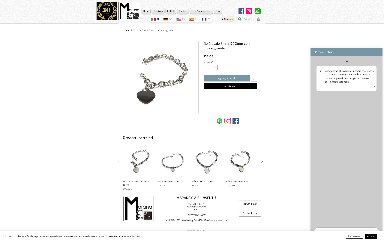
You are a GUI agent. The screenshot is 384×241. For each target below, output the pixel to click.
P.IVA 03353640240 (197, 214)
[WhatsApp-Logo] (219, 121)
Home (126, 30)
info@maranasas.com (217, 220)
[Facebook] (241, 11)
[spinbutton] (210, 67)
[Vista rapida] (138, 161)
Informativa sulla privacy (130, 236)
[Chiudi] (380, 236)
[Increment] (215, 67)
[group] (190, 168)
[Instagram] (249, 11)
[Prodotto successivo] (262, 161)
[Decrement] (206, 67)
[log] (346, 141)
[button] (258, 19)
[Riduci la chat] (376, 52)
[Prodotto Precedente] (118, 161)
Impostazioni (354, 236)
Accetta (370, 236)
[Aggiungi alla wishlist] (254, 78)
